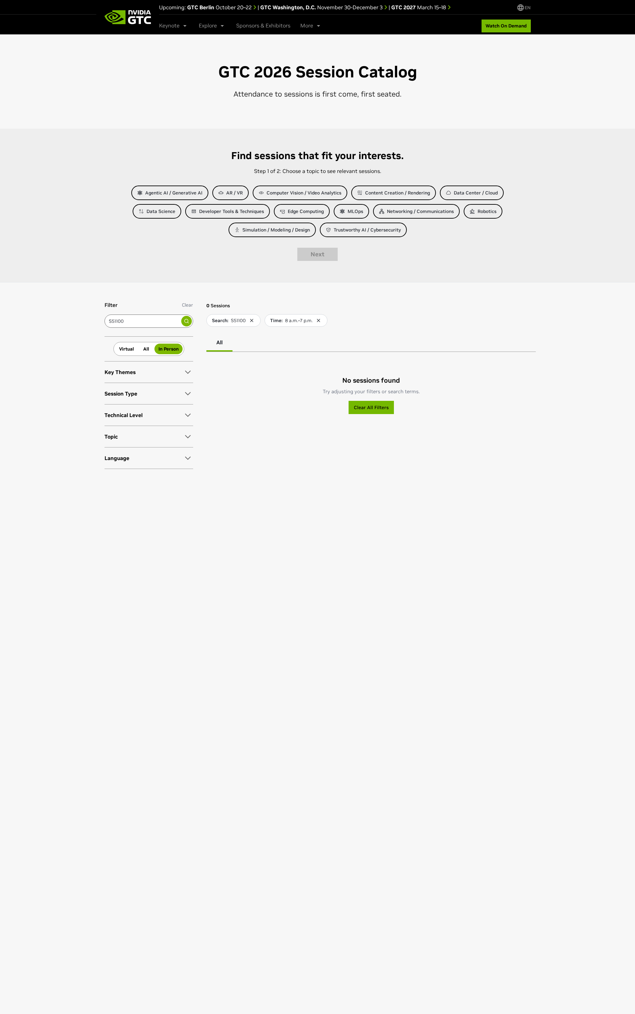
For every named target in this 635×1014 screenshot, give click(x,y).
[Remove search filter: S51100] (251, 320)
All (146, 349)
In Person (168, 349)
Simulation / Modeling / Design (276, 230)
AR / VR (234, 193)
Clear (187, 305)
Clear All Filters (371, 407)
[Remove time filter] (318, 320)
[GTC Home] (127, 17)
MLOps (355, 211)
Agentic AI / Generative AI (173, 193)
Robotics (487, 211)
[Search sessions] (186, 321)
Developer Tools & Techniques (231, 211)
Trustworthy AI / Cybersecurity (367, 230)
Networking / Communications (420, 211)
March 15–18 (419, 7)
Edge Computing (306, 211)
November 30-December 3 (322, 7)
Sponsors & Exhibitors (263, 25)
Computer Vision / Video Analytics (304, 193)
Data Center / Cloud (476, 193)
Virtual (126, 349)
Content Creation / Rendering (397, 193)
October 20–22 (220, 7)
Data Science (161, 211)
